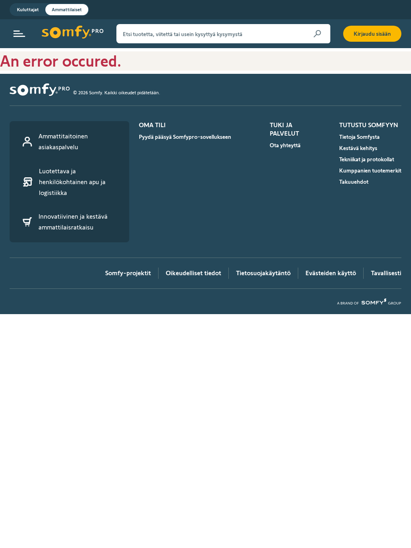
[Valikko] (19, 33)
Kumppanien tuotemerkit (370, 170)
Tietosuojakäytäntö (263, 273)
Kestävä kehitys (358, 148)
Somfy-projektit (128, 273)
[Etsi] (317, 33)
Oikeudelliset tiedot (193, 273)
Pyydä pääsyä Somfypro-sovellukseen (185, 137)
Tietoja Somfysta (359, 137)
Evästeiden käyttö (330, 273)
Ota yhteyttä (285, 145)
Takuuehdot (353, 182)
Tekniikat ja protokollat (366, 159)
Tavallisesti (386, 273)
